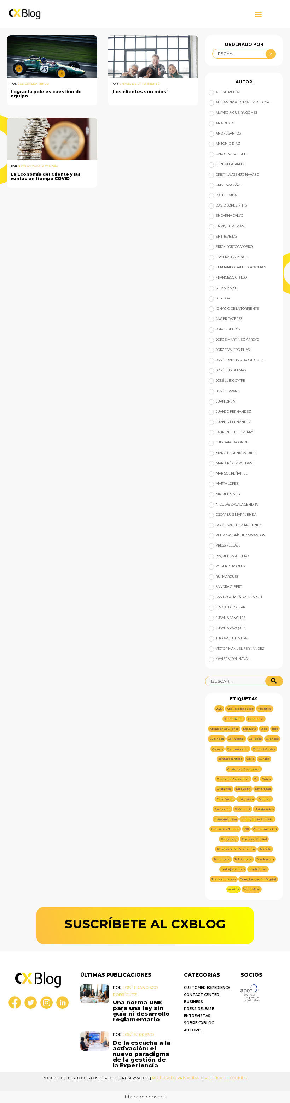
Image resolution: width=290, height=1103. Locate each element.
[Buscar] (274, 681)
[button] (258, 14)
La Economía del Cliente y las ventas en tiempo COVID (46, 176)
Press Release (199, 1009)
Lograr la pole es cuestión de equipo (46, 94)
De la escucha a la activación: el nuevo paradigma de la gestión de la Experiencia (141, 1054)
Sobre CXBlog (199, 1023)
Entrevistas (197, 1016)
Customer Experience (207, 987)
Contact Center (201, 994)
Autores (193, 1030)
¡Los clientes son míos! (139, 91)
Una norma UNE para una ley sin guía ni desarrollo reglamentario (141, 1011)
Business (193, 1002)
